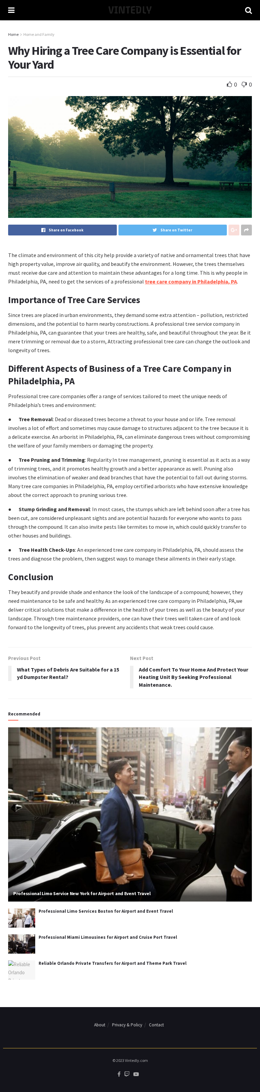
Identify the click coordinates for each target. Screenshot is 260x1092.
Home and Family (39, 34)
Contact (156, 1025)
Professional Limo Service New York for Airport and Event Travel (81, 893)
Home (13, 34)
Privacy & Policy (127, 1025)
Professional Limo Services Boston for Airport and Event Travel (106, 911)
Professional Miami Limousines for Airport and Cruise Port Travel (108, 937)
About (99, 1025)
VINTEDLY (130, 10)
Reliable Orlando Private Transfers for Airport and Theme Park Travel (113, 963)
